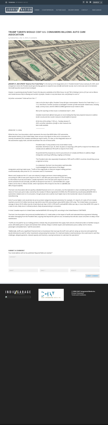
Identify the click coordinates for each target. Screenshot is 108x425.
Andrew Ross (14, 38)
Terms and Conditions (79, 295)
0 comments (33, 38)
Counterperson (47, 10)
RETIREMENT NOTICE (22, 2)
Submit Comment (92, 276)
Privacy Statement (78, 293)
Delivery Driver (73, 10)
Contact (84, 10)
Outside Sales (61, 10)
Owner (36, 10)
